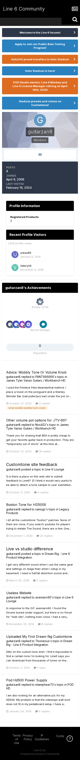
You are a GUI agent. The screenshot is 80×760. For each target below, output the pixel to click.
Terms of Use (16, 739)
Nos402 (40, 424)
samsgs (40, 509)
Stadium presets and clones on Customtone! (40, 103)
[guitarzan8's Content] (40, 154)
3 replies (44, 403)
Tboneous (42, 641)
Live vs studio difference (29, 548)
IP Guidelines (42, 737)
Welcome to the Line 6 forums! (40, 32)
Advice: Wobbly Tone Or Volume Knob (36, 372)
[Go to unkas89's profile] (14, 254)
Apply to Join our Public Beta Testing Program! (40, 45)
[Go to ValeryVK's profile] (14, 267)
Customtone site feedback (31, 464)
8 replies (47, 624)
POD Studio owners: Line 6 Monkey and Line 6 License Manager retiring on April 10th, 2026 (40, 86)
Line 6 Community (24, 9)
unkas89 (25, 252)
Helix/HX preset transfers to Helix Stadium (40, 59)
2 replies (42, 580)
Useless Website (18, 593)
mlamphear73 (44, 684)
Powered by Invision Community (40, 753)
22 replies (46, 535)
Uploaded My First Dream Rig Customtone (39, 636)
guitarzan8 (13, 376)
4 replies (43, 492)
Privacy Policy (28, 737)
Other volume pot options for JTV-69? (36, 420)
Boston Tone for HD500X (26, 505)
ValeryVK (26, 265)
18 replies (44, 451)
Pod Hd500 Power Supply (26, 680)
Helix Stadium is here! (40, 70)
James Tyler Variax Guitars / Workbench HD (35, 380)
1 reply (40, 667)
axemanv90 (43, 597)
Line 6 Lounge (54, 469)
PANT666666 (44, 376)
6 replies (44, 711)
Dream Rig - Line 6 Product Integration (39, 642)
